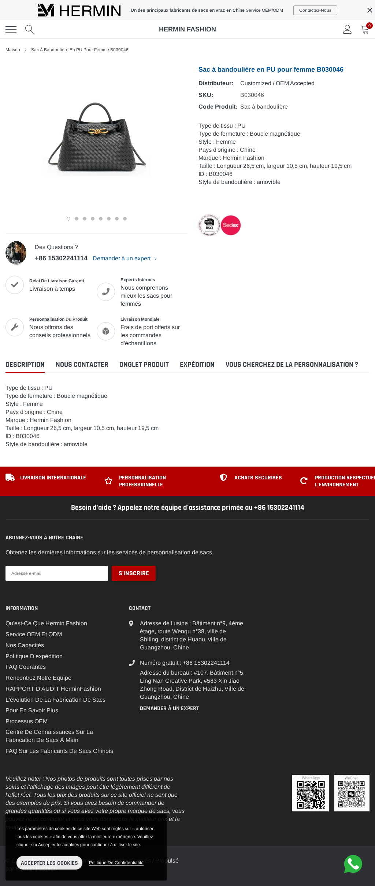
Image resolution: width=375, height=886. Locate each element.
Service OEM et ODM (33, 634)
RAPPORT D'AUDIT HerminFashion (53, 689)
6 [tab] (109, 218)
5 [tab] (101, 218)
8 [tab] (125, 218)
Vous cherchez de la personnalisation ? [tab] (292, 364)
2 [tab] (76, 218)
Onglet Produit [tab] (144, 364)
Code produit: (217, 106)
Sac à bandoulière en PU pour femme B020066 (85, 788)
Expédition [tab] (197, 364)
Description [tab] (25, 364)
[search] (29, 29)
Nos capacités (24, 645)
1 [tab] (68, 218)
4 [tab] (92, 218)
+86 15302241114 (61, 258)
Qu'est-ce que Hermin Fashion (46, 623)
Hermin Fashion (187, 29)
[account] (347, 29)
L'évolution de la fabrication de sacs (55, 700)
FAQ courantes (25, 667)
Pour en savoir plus (31, 710)
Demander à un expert (122, 258)
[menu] (10, 29)
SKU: (205, 95)
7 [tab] (117, 218)
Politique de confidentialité (116, 862)
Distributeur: (215, 83)
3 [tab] (84, 218)
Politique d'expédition (34, 656)
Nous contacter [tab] (82, 364)
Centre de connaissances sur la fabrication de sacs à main (49, 736)
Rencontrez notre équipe (38, 678)
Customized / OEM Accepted (277, 83)
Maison (12, 49)
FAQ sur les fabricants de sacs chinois (59, 751)
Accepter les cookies (49, 863)
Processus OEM (26, 721)
